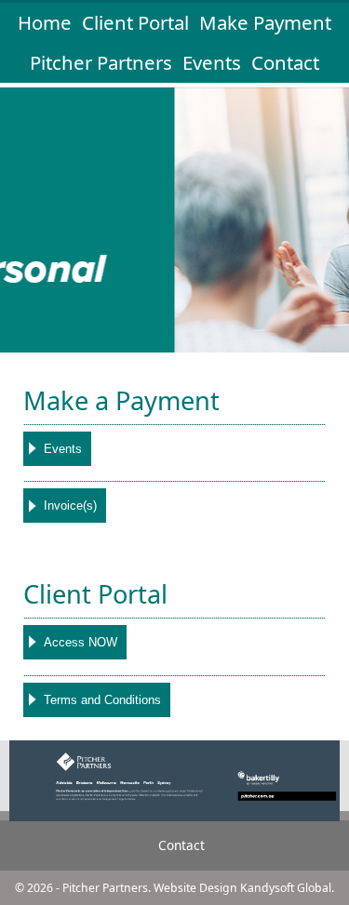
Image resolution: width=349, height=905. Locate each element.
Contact (285, 62)
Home (45, 22)
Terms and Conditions (102, 700)
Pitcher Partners (103, 62)
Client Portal (135, 22)
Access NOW (80, 642)
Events (211, 62)
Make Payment (265, 22)
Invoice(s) (70, 505)
